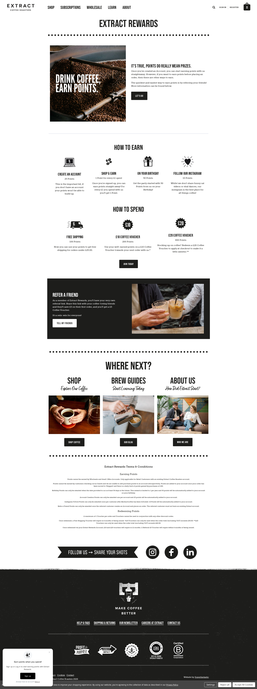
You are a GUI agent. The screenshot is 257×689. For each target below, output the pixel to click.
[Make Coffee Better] (128, 598)
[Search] (214, 8)
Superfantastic (202, 677)
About (126, 7)
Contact (70, 675)
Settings (211, 684)
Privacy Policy (172, 684)
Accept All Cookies (244, 684)
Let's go (139, 95)
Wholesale (94, 7)
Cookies (61, 675)
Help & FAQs (83, 623)
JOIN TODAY (128, 264)
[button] (88, 83)
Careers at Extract (153, 623)
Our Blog (128, 442)
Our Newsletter (128, 623)
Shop (51, 7)
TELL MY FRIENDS (65, 323)
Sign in (222, 7)
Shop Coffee (74, 442)
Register (234, 7)
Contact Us (174, 623)
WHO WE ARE (182, 442)
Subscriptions (71, 7)
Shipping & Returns (105, 623)
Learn (112, 7)
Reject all (224, 684)
